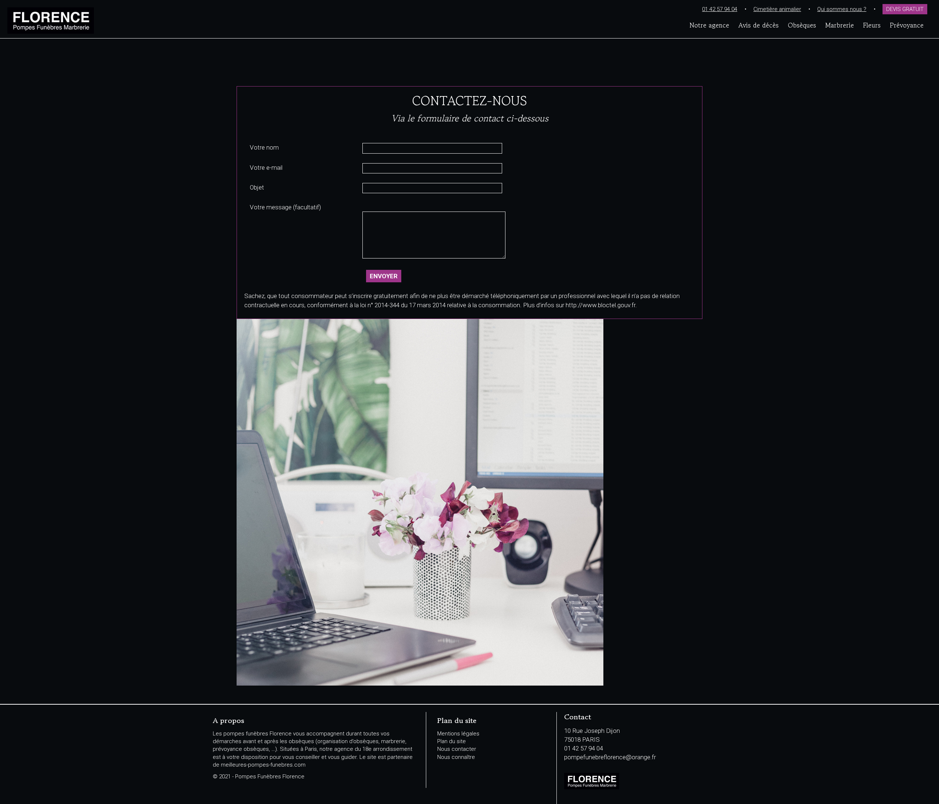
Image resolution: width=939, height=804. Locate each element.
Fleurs (872, 25)
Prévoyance (907, 25)
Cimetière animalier (777, 9)
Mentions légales (458, 733)
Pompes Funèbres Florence (97, 20)
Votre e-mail (266, 167)
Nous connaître (456, 757)
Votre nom (264, 147)
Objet (257, 187)
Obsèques (802, 25)
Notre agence (709, 25)
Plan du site (451, 741)
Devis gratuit (905, 9)
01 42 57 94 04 (719, 9)
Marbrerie (839, 25)
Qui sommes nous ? (841, 9)
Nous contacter (456, 749)
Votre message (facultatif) (285, 207)
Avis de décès (758, 25)
